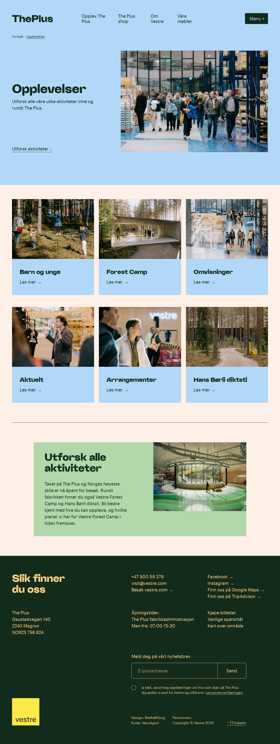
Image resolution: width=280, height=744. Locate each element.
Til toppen (236, 722)
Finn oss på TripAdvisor (232, 596)
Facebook (218, 576)
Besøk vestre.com (149, 589)
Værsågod (150, 723)
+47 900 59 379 (147, 576)
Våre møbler (184, 18)
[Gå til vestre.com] (25, 711)
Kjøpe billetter (222, 612)
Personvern (182, 717)
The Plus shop (126, 18)
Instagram (218, 583)
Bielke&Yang (155, 717)
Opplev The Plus (93, 18)
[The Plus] (32, 18)
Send (231, 670)
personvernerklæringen (224, 692)
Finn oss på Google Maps (233, 589)
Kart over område (225, 625)
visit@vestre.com (149, 583)
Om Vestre (157, 18)
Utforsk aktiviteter (32, 148)
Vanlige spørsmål (225, 619)
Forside (17, 36)
